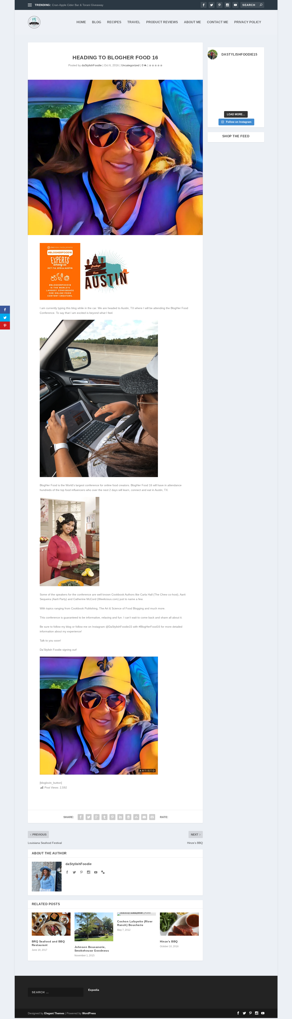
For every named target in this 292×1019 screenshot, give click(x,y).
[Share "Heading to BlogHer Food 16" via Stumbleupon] (136, 817)
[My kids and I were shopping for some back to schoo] (228, 95)
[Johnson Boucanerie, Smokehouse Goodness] (93, 926)
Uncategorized (130, 65)
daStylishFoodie (92, 65)
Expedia (93, 989)
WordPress (89, 1013)
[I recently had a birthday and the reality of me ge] (243, 95)
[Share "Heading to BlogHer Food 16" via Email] (144, 817)
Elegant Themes (54, 1013)
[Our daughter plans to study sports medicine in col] (214, 77)
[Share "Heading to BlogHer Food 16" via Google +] (97, 817)
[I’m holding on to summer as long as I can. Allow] (228, 86)
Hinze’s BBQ (169, 941)
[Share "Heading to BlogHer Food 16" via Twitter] (89, 817)
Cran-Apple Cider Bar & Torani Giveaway (77, 5)
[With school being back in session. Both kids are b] (257, 77)
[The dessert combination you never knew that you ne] (214, 104)
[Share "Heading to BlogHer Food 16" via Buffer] (128, 817)
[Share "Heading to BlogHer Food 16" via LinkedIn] (120, 817)
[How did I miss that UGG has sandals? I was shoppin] (214, 86)
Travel (133, 22)
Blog (96, 22)
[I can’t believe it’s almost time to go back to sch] (257, 86)
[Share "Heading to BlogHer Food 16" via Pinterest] (112, 817)
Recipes (114, 22)
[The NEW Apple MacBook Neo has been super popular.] (228, 104)
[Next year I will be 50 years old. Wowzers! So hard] (228, 67)
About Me (192, 22)
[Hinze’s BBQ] (179, 924)
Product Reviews (162, 22)
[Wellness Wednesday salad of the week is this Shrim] (257, 104)
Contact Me (217, 22)
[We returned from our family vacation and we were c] (257, 95)
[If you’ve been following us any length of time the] (214, 95)
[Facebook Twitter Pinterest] (86, 299)
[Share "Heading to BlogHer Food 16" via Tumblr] (104, 817)
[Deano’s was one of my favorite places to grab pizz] (214, 67)
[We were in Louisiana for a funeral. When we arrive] (243, 77)
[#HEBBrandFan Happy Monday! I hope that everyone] (243, 67)
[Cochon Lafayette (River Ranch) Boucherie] (136, 914)
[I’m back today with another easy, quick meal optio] (243, 86)
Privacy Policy (247, 22)
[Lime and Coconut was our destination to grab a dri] (243, 104)
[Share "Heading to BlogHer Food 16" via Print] (152, 817)
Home (81, 22)
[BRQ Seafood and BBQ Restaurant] (51, 924)
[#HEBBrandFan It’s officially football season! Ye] (228, 77)
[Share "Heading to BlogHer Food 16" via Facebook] (81, 817)
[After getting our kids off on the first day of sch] (257, 67)
